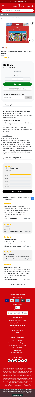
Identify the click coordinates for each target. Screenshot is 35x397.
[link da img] (18, 6)
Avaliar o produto (17, 191)
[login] (29, 6)
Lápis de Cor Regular (17, 18)
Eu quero (17, 84)
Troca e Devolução (17, 347)
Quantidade (17, 76)
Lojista (17, 332)
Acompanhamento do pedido (18, 345)
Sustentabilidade (17, 330)
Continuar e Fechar (18, 395)
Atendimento (17, 328)
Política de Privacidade (17, 323)
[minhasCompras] (33, 6)
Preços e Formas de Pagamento (17, 343)
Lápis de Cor (7, 18)
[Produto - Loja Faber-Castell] (1, 18)
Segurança (17, 350)
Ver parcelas (17, 71)
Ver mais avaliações (16, 284)
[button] (3, 10)
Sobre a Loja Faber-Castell (17, 320)
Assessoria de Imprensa (17, 325)
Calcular (28, 97)
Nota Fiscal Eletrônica (17, 352)
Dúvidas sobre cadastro (17, 340)
